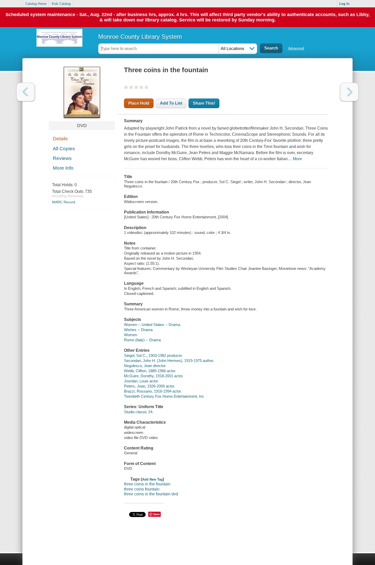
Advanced (296, 48)
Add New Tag (152, 479)
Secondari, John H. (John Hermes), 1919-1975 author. (169, 360)
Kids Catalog (61, 4)
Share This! (204, 103)
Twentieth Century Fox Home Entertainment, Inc (164, 396)
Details (60, 138)
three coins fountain (141, 489)
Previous (25, 92)
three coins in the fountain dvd (151, 494)
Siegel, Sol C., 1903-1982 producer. (153, 355)
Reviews (62, 158)
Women (130, 335)
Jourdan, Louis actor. (141, 381)
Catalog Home (36, 4)
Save (156, 514)
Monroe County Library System (140, 36)
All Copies (64, 148)
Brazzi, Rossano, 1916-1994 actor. (153, 391)
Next (349, 92)
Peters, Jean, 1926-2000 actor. (149, 386)
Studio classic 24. (138, 412)
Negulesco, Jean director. (145, 365)
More (297, 159)
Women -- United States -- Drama (152, 324)
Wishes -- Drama (138, 330)
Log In (344, 4)
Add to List (171, 103)
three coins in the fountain (147, 484)
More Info (63, 168)
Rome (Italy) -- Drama (142, 340)
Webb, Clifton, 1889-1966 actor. (150, 371)
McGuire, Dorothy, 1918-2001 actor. (153, 376)
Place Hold (138, 103)
